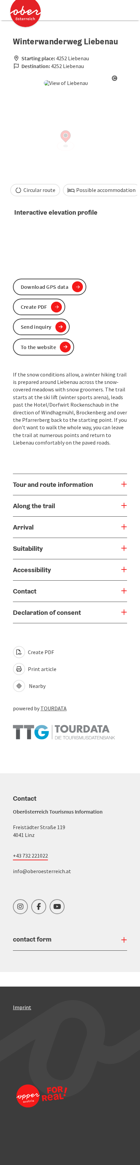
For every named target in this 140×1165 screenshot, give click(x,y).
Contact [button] (24, 591)
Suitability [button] (28, 548)
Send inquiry (36, 326)
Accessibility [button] (32, 569)
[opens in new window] (42, 1105)
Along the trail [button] (34, 505)
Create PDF (40, 652)
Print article (41, 669)
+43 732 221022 (30, 855)
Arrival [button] (23, 527)
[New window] (64, 729)
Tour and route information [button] (53, 484)
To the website (38, 347)
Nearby (36, 686)
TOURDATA (53, 708)
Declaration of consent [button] (47, 612)
